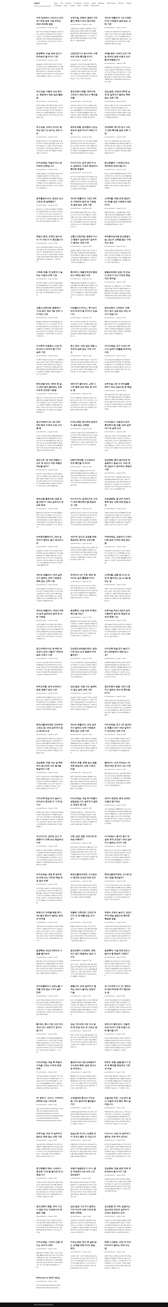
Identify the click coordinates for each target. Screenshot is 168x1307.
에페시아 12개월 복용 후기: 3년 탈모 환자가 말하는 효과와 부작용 (49, 915)
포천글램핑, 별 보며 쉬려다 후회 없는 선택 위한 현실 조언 (118, 502)
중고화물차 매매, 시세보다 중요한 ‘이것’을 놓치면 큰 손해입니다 (49, 1171)
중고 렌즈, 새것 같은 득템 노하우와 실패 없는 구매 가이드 (83, 349)
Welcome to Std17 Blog (48, 1278)
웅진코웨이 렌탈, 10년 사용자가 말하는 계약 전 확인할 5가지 (117, 689)
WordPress (49, 1305)
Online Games (111, 3)
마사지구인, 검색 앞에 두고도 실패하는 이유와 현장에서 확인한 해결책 (83, 166)
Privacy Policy (95, 5)
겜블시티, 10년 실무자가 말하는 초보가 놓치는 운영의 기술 (83, 989)
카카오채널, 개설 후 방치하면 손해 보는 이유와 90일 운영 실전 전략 (49, 877)
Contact (72, 5)
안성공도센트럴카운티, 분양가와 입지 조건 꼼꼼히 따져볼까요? (83, 651)
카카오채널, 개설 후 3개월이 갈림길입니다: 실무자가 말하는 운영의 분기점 (84, 801)
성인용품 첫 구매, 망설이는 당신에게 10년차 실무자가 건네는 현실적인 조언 (117, 1209)
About (79, 5)
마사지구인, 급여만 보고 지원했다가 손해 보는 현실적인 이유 (49, 839)
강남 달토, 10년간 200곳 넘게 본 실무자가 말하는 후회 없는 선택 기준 (117, 94)
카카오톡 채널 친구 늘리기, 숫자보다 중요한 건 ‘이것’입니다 (49, 801)
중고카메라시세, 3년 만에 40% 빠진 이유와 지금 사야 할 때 (49, 425)
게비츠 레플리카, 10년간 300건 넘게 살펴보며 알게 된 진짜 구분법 (49, 613)
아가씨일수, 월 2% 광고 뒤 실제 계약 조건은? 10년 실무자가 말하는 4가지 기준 (118, 839)
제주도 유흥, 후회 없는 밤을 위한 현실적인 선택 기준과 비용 (83, 765)
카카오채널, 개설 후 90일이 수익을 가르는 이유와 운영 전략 (49, 1065)
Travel (65, 5)
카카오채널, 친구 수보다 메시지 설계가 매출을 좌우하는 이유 (118, 349)
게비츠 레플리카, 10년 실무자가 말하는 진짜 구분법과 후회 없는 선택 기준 (49, 578)
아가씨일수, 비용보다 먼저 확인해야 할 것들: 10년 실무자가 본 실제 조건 (118, 425)
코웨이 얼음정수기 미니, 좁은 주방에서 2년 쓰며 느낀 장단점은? (83, 1171)
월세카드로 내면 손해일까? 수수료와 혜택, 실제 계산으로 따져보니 (83, 1065)
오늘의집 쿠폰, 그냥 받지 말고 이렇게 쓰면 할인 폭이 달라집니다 (118, 1101)
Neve (35, 1305)
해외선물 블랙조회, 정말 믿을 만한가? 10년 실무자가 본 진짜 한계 (49, 502)
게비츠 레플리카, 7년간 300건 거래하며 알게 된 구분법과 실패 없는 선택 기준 (83, 201)
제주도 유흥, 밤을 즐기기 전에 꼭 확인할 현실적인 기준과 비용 (118, 1065)
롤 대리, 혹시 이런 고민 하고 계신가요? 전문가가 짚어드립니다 (49, 1027)
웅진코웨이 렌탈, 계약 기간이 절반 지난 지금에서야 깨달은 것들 (49, 1209)
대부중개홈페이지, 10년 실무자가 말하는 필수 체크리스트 (49, 540)
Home (56, 3)
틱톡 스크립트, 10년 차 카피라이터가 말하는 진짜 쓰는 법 (118, 1245)
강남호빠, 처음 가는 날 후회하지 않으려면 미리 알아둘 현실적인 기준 (49, 765)
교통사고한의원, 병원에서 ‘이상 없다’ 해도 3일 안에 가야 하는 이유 (49, 311)
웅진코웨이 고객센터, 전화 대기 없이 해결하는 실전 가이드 (83, 953)
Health (94, 3)
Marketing (101, 3)
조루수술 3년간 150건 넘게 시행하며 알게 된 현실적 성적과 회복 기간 (117, 613)
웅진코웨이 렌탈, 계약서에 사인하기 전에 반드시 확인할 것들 (83, 94)
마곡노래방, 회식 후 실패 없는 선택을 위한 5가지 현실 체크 (83, 1245)
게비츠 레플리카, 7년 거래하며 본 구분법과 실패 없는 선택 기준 (118, 21)
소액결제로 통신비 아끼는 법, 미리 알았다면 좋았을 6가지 (83, 1101)
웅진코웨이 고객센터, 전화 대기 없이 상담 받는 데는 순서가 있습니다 (118, 311)
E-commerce (78, 3)
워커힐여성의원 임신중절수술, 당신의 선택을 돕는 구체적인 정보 (118, 239)
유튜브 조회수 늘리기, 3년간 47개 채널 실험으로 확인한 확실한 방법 (118, 915)
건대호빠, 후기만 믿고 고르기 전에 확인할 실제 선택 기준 (118, 130)
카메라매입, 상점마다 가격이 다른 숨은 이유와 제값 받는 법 (118, 540)
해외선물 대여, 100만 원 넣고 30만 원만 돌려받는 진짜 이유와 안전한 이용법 (49, 387)
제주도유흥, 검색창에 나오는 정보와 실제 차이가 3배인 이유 (83, 130)
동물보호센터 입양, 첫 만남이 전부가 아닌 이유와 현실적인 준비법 (117, 275)
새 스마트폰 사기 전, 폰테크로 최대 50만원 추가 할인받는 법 (118, 989)
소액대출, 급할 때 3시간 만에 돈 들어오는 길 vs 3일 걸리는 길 (118, 578)
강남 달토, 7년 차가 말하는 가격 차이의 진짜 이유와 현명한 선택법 (83, 1209)
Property (128, 3)
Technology (57, 5)
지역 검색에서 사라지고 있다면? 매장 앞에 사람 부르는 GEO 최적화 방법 (49, 21)
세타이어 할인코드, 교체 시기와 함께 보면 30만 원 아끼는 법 (83, 387)
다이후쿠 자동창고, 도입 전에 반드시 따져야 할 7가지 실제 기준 (49, 349)
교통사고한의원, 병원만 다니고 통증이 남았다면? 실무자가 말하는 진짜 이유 (83, 239)
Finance (86, 3)
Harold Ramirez (42, 27)
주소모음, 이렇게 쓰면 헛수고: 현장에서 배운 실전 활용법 (49, 94)
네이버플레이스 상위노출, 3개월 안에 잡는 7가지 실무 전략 (49, 989)
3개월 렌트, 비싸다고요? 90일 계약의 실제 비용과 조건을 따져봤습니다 (118, 56)
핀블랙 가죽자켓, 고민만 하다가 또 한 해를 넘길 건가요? (83, 915)
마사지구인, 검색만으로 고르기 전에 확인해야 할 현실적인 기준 (83, 502)
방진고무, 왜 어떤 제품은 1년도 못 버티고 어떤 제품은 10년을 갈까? (49, 463)
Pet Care (121, 3)
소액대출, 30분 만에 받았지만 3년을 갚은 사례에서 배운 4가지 (118, 201)
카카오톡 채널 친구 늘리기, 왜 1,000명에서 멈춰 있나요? (117, 651)
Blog (61, 3)
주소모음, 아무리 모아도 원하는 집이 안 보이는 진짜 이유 (49, 130)
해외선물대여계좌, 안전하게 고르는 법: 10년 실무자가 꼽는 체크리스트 (49, 727)
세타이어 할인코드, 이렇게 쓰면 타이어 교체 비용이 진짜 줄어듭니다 (117, 1027)
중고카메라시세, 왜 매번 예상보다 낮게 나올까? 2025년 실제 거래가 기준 (49, 651)
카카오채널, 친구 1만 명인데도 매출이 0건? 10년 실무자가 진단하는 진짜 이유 (118, 727)
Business (68, 3)
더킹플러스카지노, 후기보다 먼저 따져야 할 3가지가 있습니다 (83, 311)
